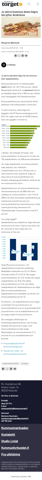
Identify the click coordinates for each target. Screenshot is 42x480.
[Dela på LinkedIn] (22, 55)
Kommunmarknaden (14, 428)
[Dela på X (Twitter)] (19, 55)
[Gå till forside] (12, 4)
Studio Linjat (9, 441)
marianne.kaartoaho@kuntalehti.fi (14, 418)
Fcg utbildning (10, 454)
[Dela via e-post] (26, 55)
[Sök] (29, 4)
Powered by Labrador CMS (21, 476)
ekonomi (24, 364)
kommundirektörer (10, 364)
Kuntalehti (8, 434)
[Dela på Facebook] (15, 55)
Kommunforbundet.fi (15, 448)
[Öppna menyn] (37, 4)
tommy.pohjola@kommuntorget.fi (14, 408)
